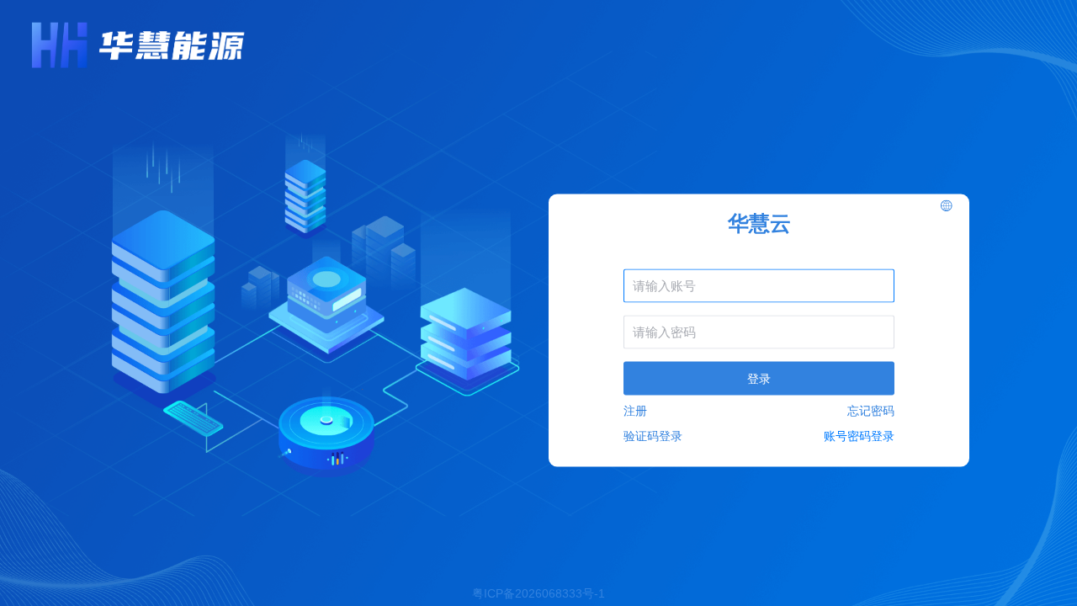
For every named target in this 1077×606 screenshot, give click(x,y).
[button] (946, 206)
